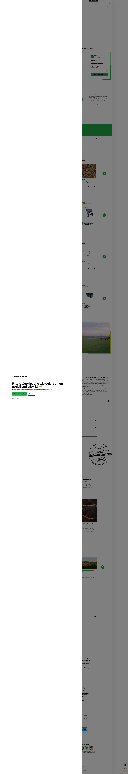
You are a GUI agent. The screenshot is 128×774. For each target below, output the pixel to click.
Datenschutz (18, 398)
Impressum (14, 398)
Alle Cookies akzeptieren (20, 393)
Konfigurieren (31, 393)
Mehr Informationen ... (50, 389)
